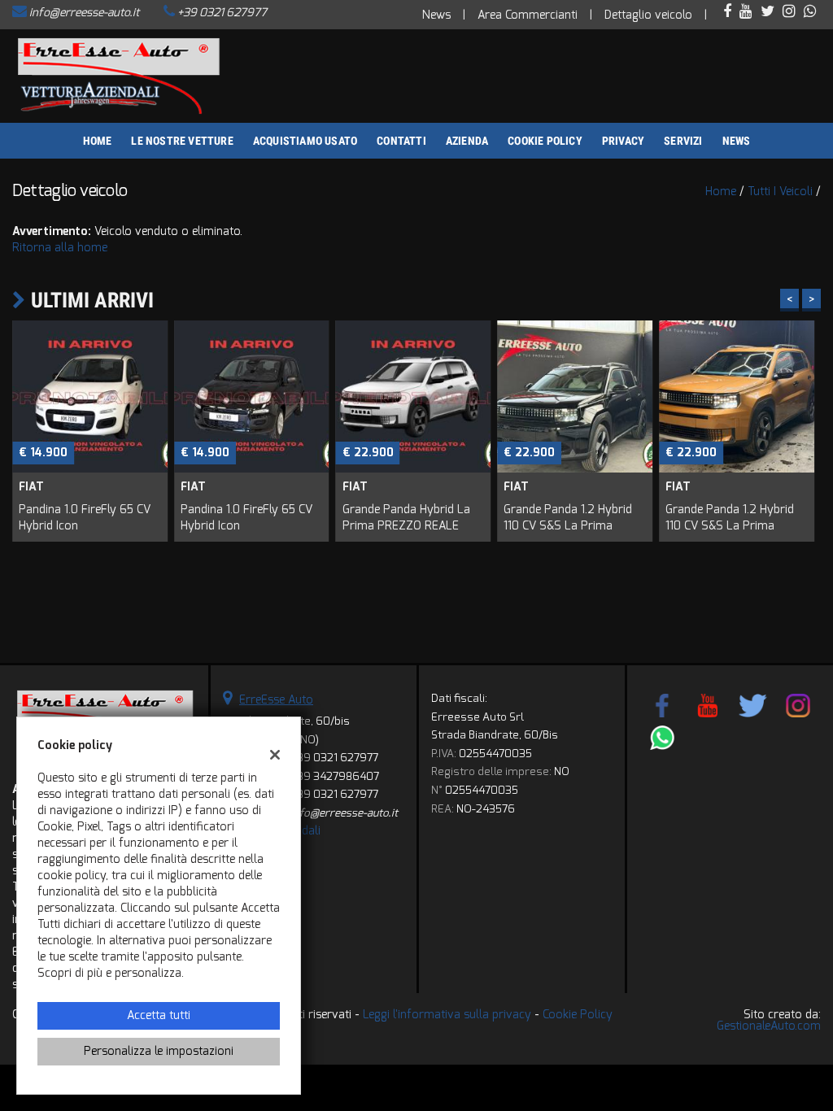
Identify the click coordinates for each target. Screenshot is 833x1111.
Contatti (401, 140)
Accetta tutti (158, 1015)
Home (97, 140)
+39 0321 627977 (222, 12)
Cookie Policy (545, 140)
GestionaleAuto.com (769, 1026)
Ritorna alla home (59, 247)
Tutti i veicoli (780, 191)
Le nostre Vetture (182, 140)
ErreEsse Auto (276, 700)
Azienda (467, 140)
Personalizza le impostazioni (158, 1051)
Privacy (623, 140)
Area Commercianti (528, 15)
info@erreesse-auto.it (84, 12)
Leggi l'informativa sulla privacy (447, 1014)
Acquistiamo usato (305, 140)
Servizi (683, 140)
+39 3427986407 (335, 776)
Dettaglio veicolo (648, 15)
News (436, 15)
